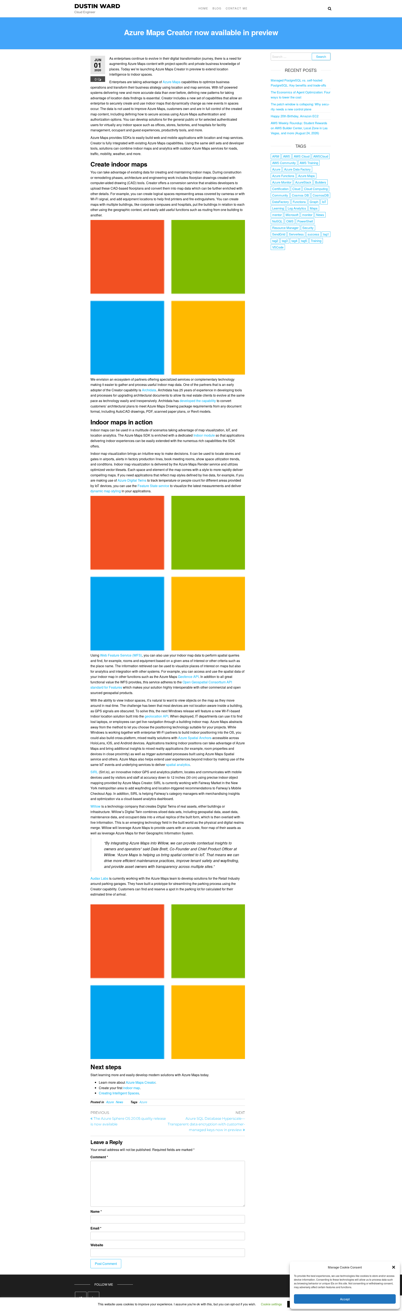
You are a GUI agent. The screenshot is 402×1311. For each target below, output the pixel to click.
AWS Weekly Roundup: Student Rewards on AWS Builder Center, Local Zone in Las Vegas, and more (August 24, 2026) (299, 128)
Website (96, 1244)
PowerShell (305, 221)
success (313, 234)
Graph (314, 201)
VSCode (277, 247)
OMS (290, 221)
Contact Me (237, 8)
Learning (278, 208)
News (119, 1102)
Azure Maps (171, 81)
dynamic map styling (105, 491)
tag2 (275, 240)
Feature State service (153, 485)
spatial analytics (178, 764)
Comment (99, 1157)
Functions (299, 201)
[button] (394, 1267)
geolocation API (156, 716)
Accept (345, 1299)
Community (280, 195)
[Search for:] (301, 57)
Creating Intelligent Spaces (119, 1093)
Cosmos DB (300, 195)
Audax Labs (99, 878)
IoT (324, 201)
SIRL (94, 771)
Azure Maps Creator (140, 1082)
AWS (286, 156)
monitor (307, 214)
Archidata (149, 390)
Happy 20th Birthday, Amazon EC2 (294, 116)
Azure (110, 1102)
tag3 (285, 240)
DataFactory (280, 201)
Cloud (296, 188)
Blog (217, 8)
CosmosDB (321, 195)
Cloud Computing (316, 188)
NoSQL (277, 221)
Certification (280, 188)
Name (96, 1211)
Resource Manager (285, 227)
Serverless (296, 234)
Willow (95, 806)
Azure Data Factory (297, 169)
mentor (277, 214)
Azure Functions (283, 175)
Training (316, 240)
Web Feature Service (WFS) (121, 655)
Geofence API (188, 676)
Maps (314, 208)
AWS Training (309, 162)
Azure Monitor (281, 182)
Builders (320, 182)
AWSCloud (320, 156)
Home (203, 8)
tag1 (326, 234)
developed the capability (198, 400)
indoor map (131, 1087)
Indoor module (204, 435)
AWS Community (284, 162)
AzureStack (303, 182)
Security (308, 227)
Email (95, 1228)
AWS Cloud (301, 156)
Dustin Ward (97, 6)
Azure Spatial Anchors (194, 737)
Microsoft (292, 214)
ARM (275, 156)
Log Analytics (297, 208)
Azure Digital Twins (132, 480)
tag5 (304, 240)
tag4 (294, 240)
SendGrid (278, 234)
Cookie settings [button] (271, 1304)
